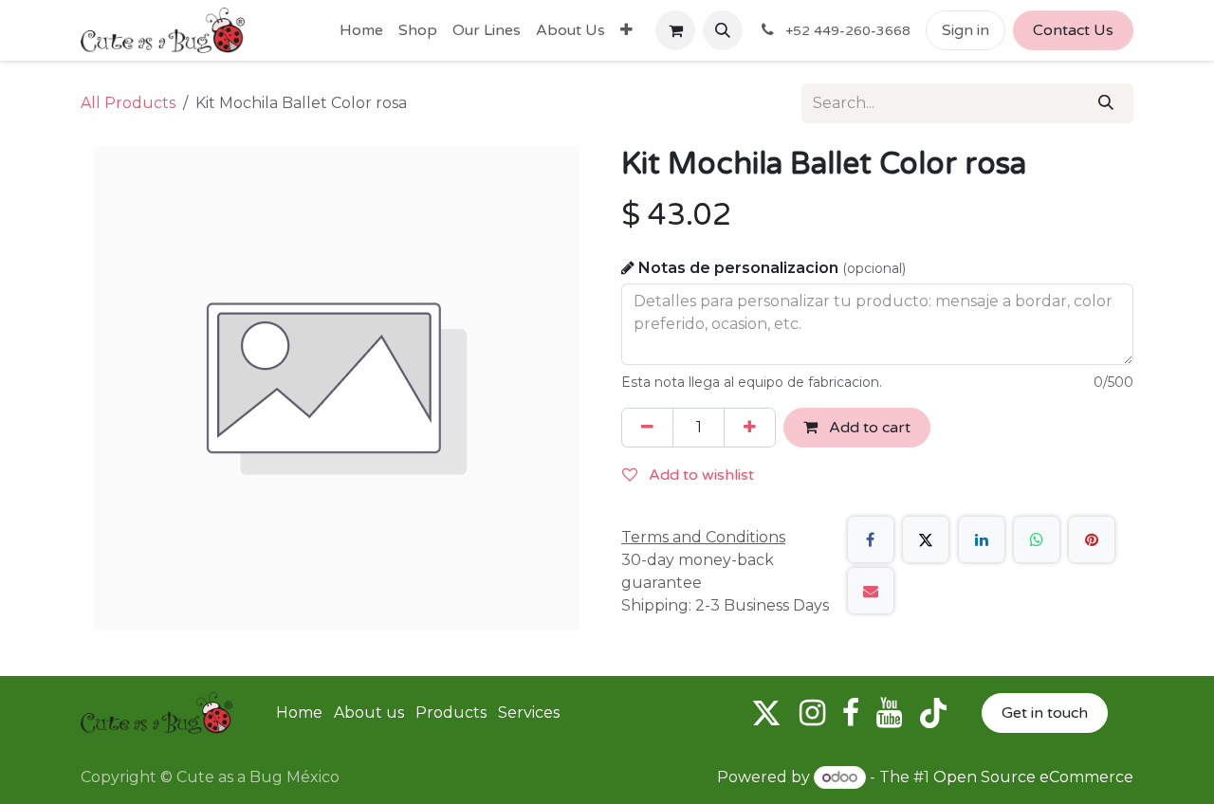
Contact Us (1073, 30)
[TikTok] (933, 713)
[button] (723, 30)
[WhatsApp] (1036, 539)
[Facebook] (870, 539)
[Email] (870, 590)
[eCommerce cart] (675, 30)
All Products (128, 103)
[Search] (1105, 103)
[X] (925, 539)
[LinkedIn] (981, 539)
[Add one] (750, 428)
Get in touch (1045, 713)
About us (369, 713)
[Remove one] (647, 428)
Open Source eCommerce (1033, 777)
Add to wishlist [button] (699, 475)
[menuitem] (361, 30)
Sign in (965, 30)
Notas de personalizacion (772, 268)
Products (451, 713)
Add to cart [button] (867, 427)
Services (529, 713)
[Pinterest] (1091, 539)
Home (299, 713)
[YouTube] (889, 713)
